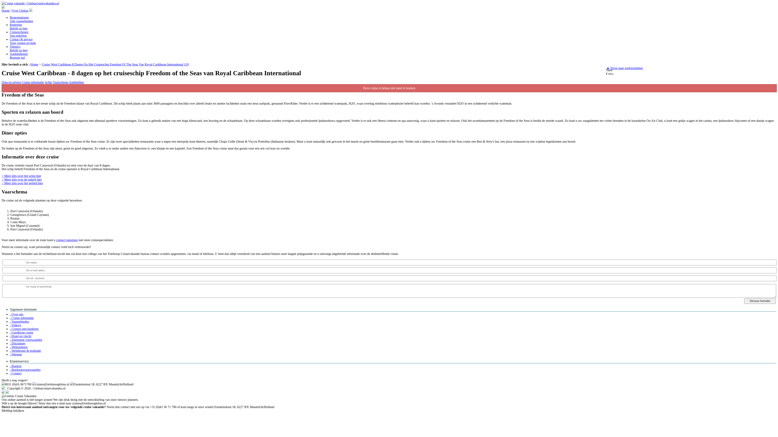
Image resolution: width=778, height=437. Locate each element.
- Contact (15, 373)
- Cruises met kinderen (24, 329)
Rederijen (19, 26)
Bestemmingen (21, 19)
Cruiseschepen (19, 33)
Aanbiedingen (19, 55)
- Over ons (16, 314)
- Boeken (15, 366)
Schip (48, 82)
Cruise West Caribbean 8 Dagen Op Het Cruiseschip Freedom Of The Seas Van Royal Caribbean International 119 (115, 64)
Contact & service (23, 41)
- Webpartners (19, 347)
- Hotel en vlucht (20, 336)
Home (6, 10)
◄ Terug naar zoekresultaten (624, 68)
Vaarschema (60, 82)
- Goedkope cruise (21, 332)
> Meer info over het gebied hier (22, 183)
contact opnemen (67, 240)
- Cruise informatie (22, 318)
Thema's (19, 48)
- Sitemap (16, 354)
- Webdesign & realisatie (25, 350)
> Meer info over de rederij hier (22, 179)
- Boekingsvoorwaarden (25, 369)
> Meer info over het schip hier (21, 176)
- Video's (15, 325)
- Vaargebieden (19, 321)
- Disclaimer (17, 343)
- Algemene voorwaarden (26, 340)
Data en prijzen (11, 82)
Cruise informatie (33, 82)
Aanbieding (76, 82)
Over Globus (20, 10)
